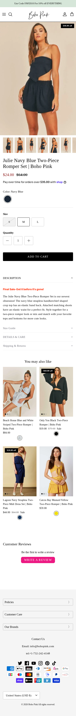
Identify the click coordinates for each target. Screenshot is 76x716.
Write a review (38, 559)
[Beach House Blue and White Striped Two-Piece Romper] (20, 392)
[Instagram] (40, 663)
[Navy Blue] (7, 199)
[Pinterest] (47, 663)
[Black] (56, 434)
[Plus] (28, 240)
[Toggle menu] (4, 14)
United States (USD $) (18, 695)
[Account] (64, 14)
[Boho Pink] (38, 14)
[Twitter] (20, 663)
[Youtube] (34, 663)
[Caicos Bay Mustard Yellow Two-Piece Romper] (56, 471)
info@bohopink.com (42, 646)
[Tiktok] (54, 663)
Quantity (8, 232)
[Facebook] (27, 663)
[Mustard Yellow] (56, 513)
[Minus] (7, 240)
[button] (38, 278)
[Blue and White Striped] (19, 438)
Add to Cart (37, 256)
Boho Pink (33, 704)
